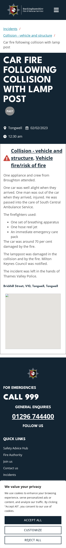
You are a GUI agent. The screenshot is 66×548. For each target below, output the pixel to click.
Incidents (10, 29)
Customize (33, 530)
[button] (33, 318)
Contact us (10, 468)
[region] (33, 514)
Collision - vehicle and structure (27, 35)
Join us (7, 461)
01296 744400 (33, 416)
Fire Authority (12, 455)
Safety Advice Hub (15, 448)
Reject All (33, 540)
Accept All (33, 520)
